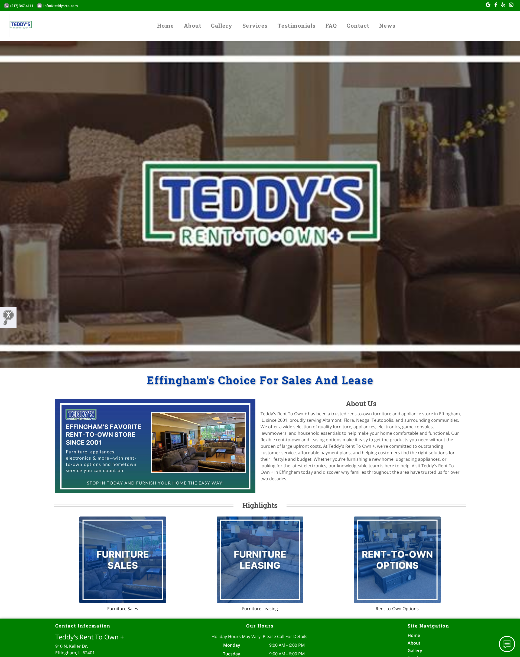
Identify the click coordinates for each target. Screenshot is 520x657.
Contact (358, 25)
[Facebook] (496, 4)
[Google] (488, 4)
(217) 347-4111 (21, 5)
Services (255, 25)
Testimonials (297, 25)
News (387, 25)
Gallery (222, 25)
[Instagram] (511, 4)
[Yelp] (503, 4)
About (193, 25)
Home (165, 25)
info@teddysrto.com (60, 5)
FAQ (331, 25)
